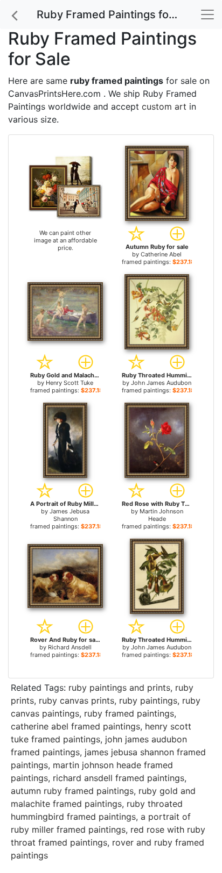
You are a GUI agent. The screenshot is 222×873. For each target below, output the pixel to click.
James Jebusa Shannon (69, 515)
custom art (164, 106)
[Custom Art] (65, 186)
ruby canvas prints (76, 700)
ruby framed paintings (129, 713)
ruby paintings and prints (119, 687)
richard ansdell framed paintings (118, 777)
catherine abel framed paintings (75, 726)
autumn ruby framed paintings (72, 790)
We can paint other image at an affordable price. (65, 240)
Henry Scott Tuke (69, 383)
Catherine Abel (161, 254)
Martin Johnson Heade (161, 515)
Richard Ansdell (70, 647)
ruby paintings (148, 700)
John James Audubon (161, 383)
